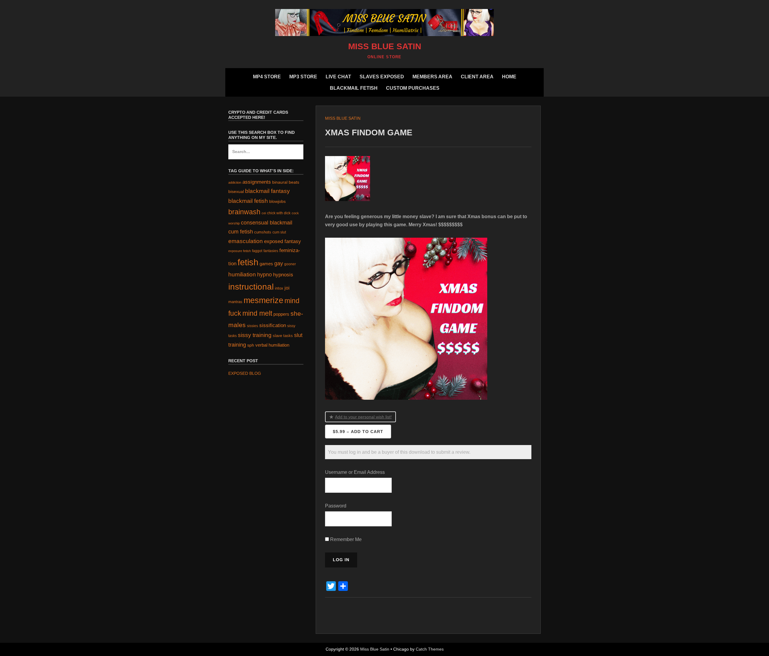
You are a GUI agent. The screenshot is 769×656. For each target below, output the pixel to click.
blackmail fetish (248, 200)
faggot (257, 251)
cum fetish (240, 232)
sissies (252, 326)
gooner (290, 264)
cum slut (279, 232)
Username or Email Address (355, 472)
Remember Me (345, 539)
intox (279, 288)
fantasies (270, 251)
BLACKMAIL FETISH (354, 88)
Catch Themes (430, 649)
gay (278, 263)
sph (250, 345)
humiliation (242, 274)
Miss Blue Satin (384, 46)
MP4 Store (267, 76)
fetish (248, 262)
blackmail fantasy (267, 191)
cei (264, 213)
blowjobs (277, 201)
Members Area (432, 76)
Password (335, 505)
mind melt (257, 313)
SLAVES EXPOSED (382, 76)
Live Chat (338, 76)
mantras (235, 301)
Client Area (477, 76)
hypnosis (283, 275)
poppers (281, 314)
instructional (251, 286)
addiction (234, 182)
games (266, 263)
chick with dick (278, 213)
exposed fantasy (282, 241)
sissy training (255, 335)
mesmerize (263, 300)
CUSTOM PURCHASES (412, 88)
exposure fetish (239, 251)
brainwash (244, 212)
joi (287, 287)
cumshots (262, 232)
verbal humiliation (272, 345)
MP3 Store (303, 76)
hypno (264, 275)
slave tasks (283, 335)
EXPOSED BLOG (244, 373)
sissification (272, 325)
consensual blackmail (266, 222)
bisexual (236, 191)
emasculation (245, 241)
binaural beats (285, 182)
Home (509, 76)
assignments (256, 182)
